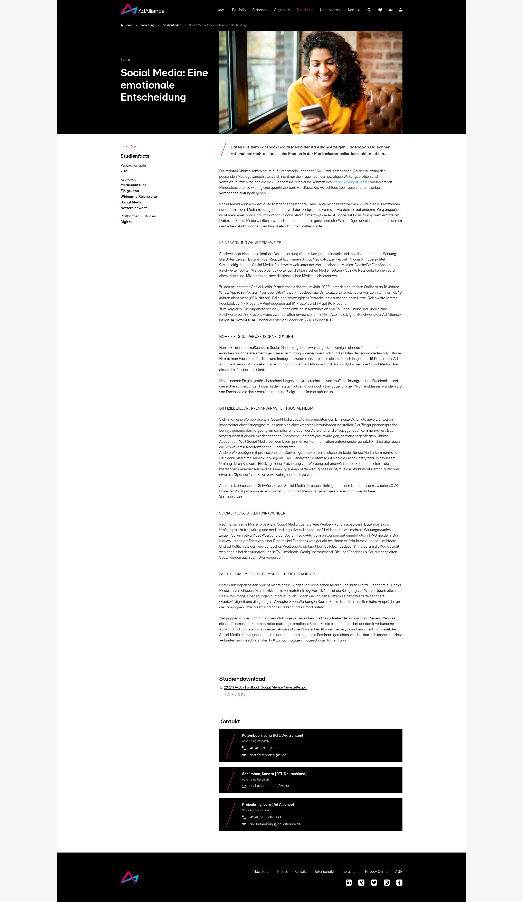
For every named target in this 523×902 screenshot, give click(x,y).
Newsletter (262, 872)
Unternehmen (331, 10)
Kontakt (354, 10)
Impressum (350, 872)
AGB (398, 872)
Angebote (282, 10)
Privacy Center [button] (377, 872)
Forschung (304, 10)
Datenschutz (323, 872)
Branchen (260, 10)
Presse (282, 872)
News (221, 10)
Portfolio (239, 10)
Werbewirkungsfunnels (351, 182)
